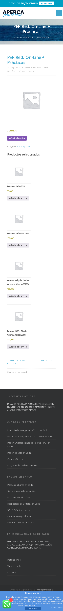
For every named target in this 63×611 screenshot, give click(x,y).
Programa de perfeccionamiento (23, 465)
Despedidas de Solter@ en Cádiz (23, 503)
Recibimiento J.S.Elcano (19, 516)
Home (16, 37)
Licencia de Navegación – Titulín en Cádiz (28, 430)
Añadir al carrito (17, 138)
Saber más (46, 3)
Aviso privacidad (44, 589)
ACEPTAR (33, 609)
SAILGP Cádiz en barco (18, 510)
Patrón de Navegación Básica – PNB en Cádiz (29, 436)
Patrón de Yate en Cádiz (19, 452)
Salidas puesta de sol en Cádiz (22, 491)
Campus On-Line (15, 459)
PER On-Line (47, 360)
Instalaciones (13, 559)
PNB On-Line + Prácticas (16, 362)
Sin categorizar (23, 146)
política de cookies (33, 603)
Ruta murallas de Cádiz (18, 497)
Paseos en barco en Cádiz (20, 484)
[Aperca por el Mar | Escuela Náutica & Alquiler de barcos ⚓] (13, 17)
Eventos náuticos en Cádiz (20, 522)
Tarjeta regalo (14, 566)
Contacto (11, 572)
